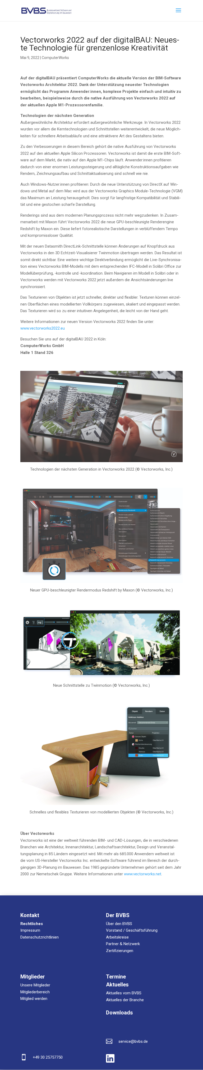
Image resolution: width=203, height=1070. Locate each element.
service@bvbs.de (133, 1041)
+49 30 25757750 (48, 1057)
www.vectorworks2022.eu (42, 328)
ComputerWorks (55, 58)
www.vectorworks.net (142, 874)
